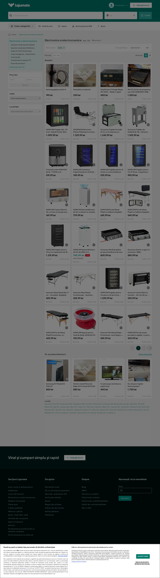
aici (25, 568)
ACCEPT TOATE (143, 556)
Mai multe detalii (63, 556)
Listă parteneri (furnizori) (79, 561)
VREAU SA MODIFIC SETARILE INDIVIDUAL (142, 563)
